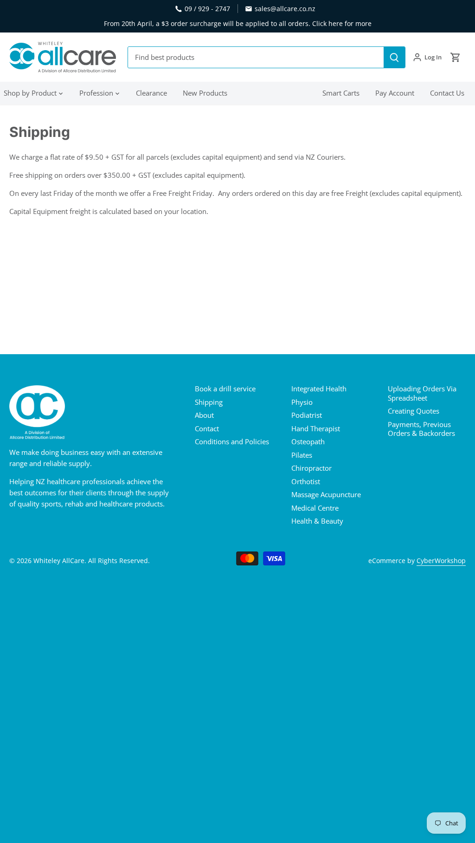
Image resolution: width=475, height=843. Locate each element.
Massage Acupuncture (326, 494)
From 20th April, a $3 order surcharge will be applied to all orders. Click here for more (238, 23)
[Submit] (394, 57)
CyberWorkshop (441, 561)
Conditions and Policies (232, 441)
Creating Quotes (413, 410)
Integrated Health (319, 388)
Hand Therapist (315, 428)
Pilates (301, 455)
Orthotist (305, 481)
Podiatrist (306, 415)
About (204, 415)
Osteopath (308, 441)
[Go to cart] (455, 57)
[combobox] (256, 57)
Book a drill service (225, 388)
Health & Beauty (317, 520)
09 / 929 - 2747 (207, 8)
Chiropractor (311, 468)
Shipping (209, 402)
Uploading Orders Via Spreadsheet (422, 393)
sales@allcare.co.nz (285, 8)
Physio (302, 402)
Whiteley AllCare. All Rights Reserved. (91, 561)
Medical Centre (315, 507)
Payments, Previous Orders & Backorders (421, 429)
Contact (207, 428)
